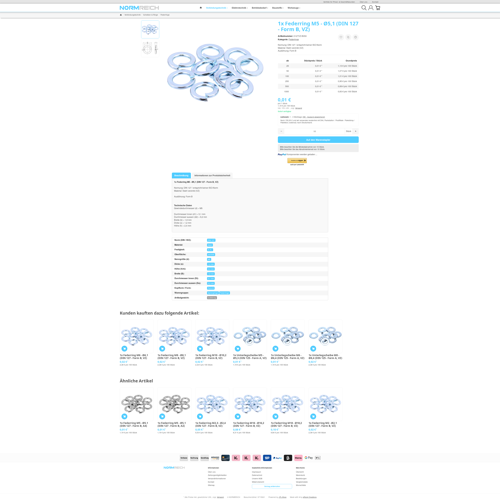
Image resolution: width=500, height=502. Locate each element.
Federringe (294, 39)
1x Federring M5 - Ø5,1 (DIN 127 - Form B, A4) (134, 424)
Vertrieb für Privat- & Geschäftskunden (339, 2)
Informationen (213, 468)
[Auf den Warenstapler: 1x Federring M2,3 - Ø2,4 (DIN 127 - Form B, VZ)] (200, 416)
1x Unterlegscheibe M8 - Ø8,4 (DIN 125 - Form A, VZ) (325, 356)
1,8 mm (211, 273)
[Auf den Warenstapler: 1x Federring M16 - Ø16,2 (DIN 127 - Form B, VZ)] (238, 416)
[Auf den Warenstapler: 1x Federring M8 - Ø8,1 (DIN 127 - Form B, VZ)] (162, 349)
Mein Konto (300, 468)
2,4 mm (211, 269)
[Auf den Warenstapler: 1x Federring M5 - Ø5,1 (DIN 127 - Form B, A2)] (162, 416)
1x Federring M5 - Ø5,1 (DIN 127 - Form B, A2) (172, 424)
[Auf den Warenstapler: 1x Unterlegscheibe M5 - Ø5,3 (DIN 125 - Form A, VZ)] (238, 349)
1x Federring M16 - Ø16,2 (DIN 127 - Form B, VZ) (248, 424)
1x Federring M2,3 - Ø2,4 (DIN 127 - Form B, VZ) (210, 424)
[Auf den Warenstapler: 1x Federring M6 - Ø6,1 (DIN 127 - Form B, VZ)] (124, 349)
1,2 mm (211, 264)
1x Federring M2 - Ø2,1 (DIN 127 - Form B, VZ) (323, 424)
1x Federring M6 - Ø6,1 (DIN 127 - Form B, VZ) (134, 356)
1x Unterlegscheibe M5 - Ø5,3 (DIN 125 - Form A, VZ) (250, 356)
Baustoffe (277, 7)
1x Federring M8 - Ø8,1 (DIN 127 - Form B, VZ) (172, 356)
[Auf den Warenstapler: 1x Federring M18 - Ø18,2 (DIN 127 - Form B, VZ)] (275, 416)
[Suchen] (364, 7)
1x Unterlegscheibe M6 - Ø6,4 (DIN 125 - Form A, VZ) (287, 356)
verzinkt (211, 254)
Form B (211, 288)
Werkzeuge (293, 7)
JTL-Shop (282, 497)
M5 (209, 259)
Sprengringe (213, 293)
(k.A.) (210, 249)
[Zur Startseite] (139, 8)
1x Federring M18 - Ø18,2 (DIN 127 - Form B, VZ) (286, 424)
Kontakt (375, 2)
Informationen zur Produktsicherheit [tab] (212, 175)
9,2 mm (211, 283)
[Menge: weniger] (281, 131)
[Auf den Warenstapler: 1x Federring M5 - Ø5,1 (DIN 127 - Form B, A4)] (124, 416)
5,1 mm (211, 278)
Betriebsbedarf (259, 7)
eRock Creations (310, 497)
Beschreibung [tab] (181, 175)
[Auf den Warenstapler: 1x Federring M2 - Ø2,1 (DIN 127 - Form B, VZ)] (313, 416)
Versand (298, 108)
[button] (150, 29)
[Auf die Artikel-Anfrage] (341, 37)
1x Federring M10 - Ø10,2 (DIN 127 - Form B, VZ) (210, 356)
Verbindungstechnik (216, 7)
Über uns (363, 2)
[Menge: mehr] (355, 131)
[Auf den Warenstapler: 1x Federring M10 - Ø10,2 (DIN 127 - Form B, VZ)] (200, 349)
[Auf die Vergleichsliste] (348, 37)
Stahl (210, 245)
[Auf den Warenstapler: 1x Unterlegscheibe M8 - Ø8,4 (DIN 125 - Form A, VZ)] (313, 349)
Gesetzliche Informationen (262, 468)
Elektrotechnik (239, 7)
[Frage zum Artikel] (355, 37)
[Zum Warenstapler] (377, 7)
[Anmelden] (370, 7)
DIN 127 (211, 240)
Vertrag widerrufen (272, 486)
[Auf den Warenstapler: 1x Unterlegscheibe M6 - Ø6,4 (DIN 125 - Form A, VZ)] (275, 349)
